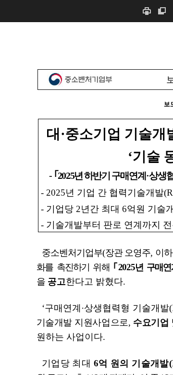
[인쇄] (146, 11)
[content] (86, 198)
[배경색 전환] (162, 11)
